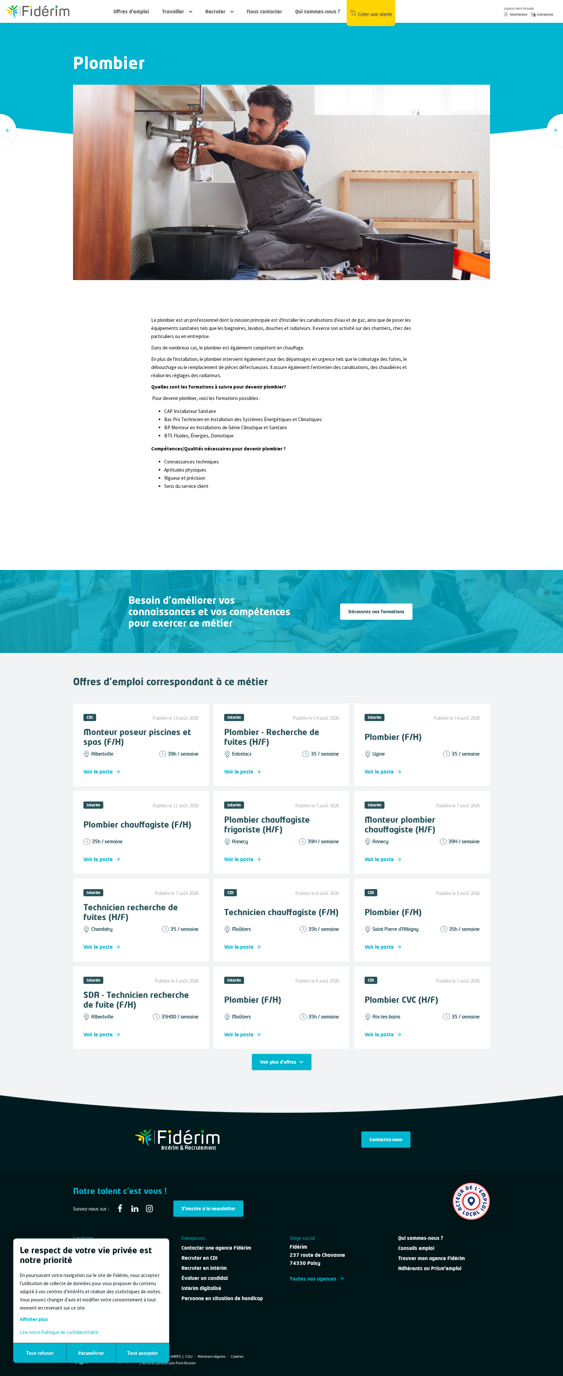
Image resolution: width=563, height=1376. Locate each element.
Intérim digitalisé (201, 1288)
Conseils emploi (416, 1248)
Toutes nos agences (313, 1279)
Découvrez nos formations (376, 611)
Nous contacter (264, 11)
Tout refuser (40, 1353)
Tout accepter (142, 1353)
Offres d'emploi (131, 11)
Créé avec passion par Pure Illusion (167, 1362)
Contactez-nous (385, 1139)
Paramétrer (91, 1353)
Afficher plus (34, 1319)
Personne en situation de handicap (222, 1298)
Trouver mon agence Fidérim (431, 1258)
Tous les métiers (93, 50)
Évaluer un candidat (204, 1278)
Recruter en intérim (204, 1268)
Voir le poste (98, 771)
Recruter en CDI (199, 1258)
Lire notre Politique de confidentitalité (59, 1332)
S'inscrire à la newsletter (208, 1208)
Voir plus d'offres (278, 1062)
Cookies (237, 1356)
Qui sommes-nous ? (317, 11)
